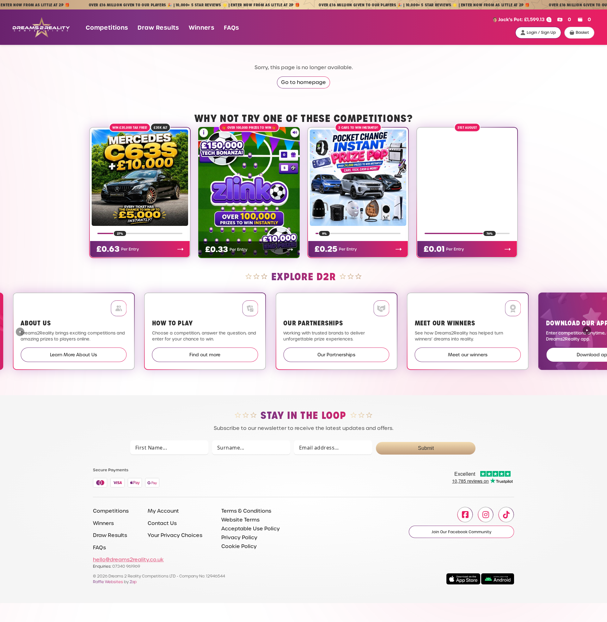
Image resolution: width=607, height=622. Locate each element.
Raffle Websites (108, 581)
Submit (426, 448)
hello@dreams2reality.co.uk (128, 559)
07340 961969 (126, 566)
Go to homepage (303, 82)
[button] (587, 331)
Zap (133, 581)
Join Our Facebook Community (461, 531)
